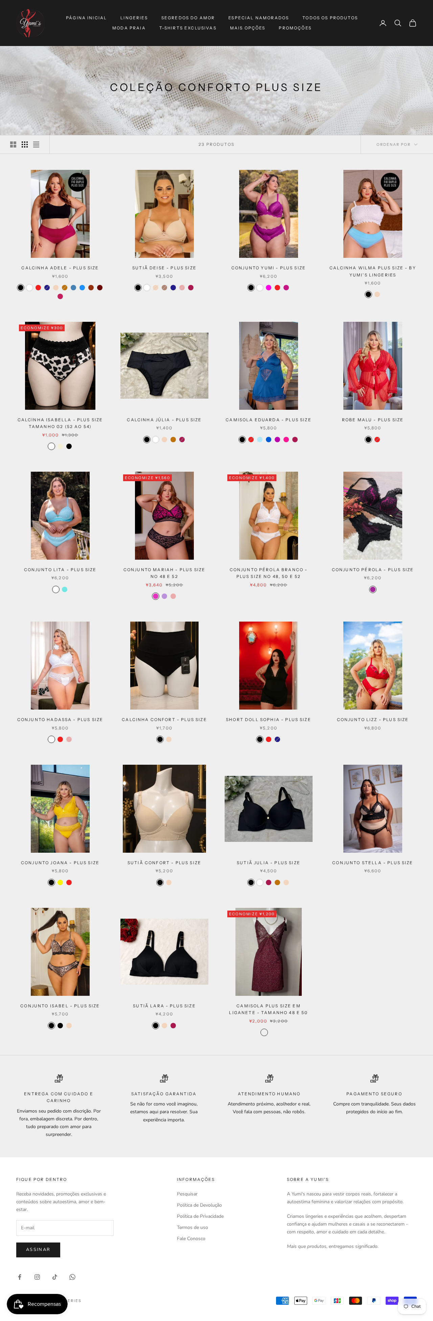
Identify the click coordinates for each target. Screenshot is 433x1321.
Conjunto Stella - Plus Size (372, 862)
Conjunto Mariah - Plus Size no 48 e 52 (164, 573)
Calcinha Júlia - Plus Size (164, 419)
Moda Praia (129, 27)
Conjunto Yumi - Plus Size (268, 267)
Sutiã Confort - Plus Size (164, 862)
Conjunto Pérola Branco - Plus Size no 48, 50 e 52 (269, 573)
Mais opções (248, 27)
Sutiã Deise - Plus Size (164, 267)
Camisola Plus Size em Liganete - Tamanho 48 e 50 (268, 1009)
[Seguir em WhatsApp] (72, 1277)
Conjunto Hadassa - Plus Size (60, 719)
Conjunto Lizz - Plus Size (373, 719)
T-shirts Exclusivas (187, 27)
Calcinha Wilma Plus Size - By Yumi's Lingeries (372, 271)
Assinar (38, 1250)
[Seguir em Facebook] (19, 1277)
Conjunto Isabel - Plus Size (60, 1005)
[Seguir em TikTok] (54, 1277)
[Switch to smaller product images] (25, 144)
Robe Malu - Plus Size (373, 419)
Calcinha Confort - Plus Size (164, 719)
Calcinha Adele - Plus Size (60, 267)
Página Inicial (86, 17)
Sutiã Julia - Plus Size (268, 862)
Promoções (295, 27)
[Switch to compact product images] (36, 144)
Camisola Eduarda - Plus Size (268, 419)
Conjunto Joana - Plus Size (60, 862)
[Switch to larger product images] (13, 144)
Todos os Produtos (330, 17)
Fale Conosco (191, 1238)
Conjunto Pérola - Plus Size (373, 569)
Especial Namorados (258, 17)
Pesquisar (187, 1194)
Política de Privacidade (200, 1216)
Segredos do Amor (188, 17)
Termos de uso (192, 1227)
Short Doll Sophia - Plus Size (268, 719)
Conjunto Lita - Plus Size (60, 569)
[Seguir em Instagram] (37, 1277)
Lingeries (133, 17)
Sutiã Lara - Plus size (164, 1005)
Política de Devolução (199, 1205)
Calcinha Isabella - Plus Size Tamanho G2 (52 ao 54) (60, 423)
